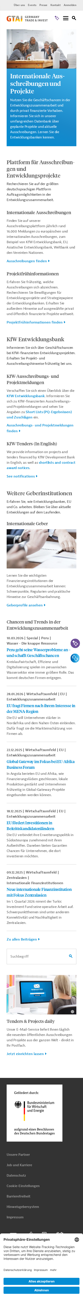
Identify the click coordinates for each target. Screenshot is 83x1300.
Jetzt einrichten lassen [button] (25, 1054)
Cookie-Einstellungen (23, 1186)
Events (32, 5)
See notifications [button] (21, 476)
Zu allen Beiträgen (22, 939)
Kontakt (55, 5)
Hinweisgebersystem (23, 1207)
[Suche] (74, 18)
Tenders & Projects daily (31, 1021)
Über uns (19, 5)
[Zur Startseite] (27, 20)
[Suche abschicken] (70, 956)
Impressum (15, 1217)
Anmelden (70, 5)
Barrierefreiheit (18, 1196)
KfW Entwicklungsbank (26, 396)
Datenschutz (16, 1176)
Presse (43, 5)
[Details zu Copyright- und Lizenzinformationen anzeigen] (72, 33)
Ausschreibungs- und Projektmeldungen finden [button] (40, 428)
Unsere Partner (18, 1155)
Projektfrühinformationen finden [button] (35, 322)
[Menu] (66, 18)
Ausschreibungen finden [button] (27, 261)
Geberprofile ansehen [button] (25, 605)
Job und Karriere (19, 1165)
